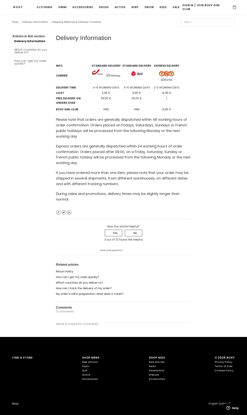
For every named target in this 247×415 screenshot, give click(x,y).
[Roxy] (19, 7)
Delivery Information (35, 22)
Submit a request (134, 250)
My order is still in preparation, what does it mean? (90, 294)
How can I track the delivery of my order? (84, 288)
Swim (62, 7)
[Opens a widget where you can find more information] (232, 408)
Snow (149, 7)
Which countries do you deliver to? (30, 51)
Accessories (82, 7)
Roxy (15, 22)
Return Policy (64, 271)
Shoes (104, 7)
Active (120, 7)
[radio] (113, 233)
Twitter (63, 212)
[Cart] (234, 7)
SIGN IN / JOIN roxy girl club (201, 7)
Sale (176, 7)
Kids (163, 7)
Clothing (44, 7)
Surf (135, 7)
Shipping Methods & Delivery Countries (76, 22)
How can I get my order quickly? (30, 62)
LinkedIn (69, 212)
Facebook (58, 212)
